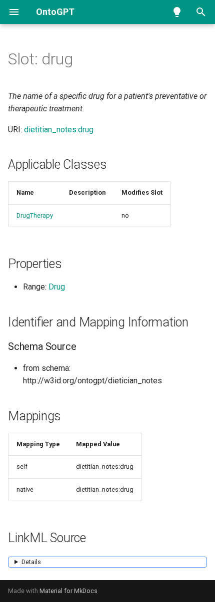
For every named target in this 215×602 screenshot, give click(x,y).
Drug (56, 287)
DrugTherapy (34, 215)
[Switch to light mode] (177, 12)
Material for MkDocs (69, 591)
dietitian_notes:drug (59, 129)
